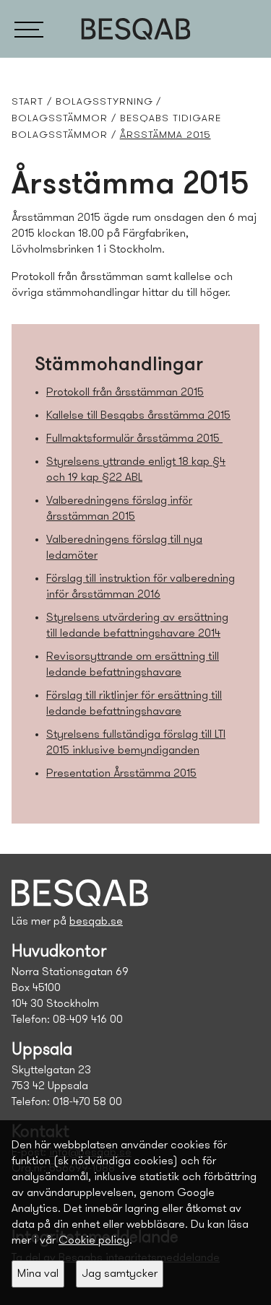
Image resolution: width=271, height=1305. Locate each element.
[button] (29, 29)
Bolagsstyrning (104, 102)
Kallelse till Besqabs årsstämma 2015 (138, 416)
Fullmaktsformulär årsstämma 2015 (134, 439)
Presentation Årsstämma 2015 (121, 774)
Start (27, 102)
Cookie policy (94, 1241)
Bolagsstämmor (60, 118)
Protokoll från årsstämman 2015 (125, 392)
